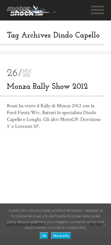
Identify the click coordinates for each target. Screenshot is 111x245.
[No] (104, 224)
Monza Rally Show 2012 (47, 87)
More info (61, 236)
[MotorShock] (32, 10)
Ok (44, 236)
